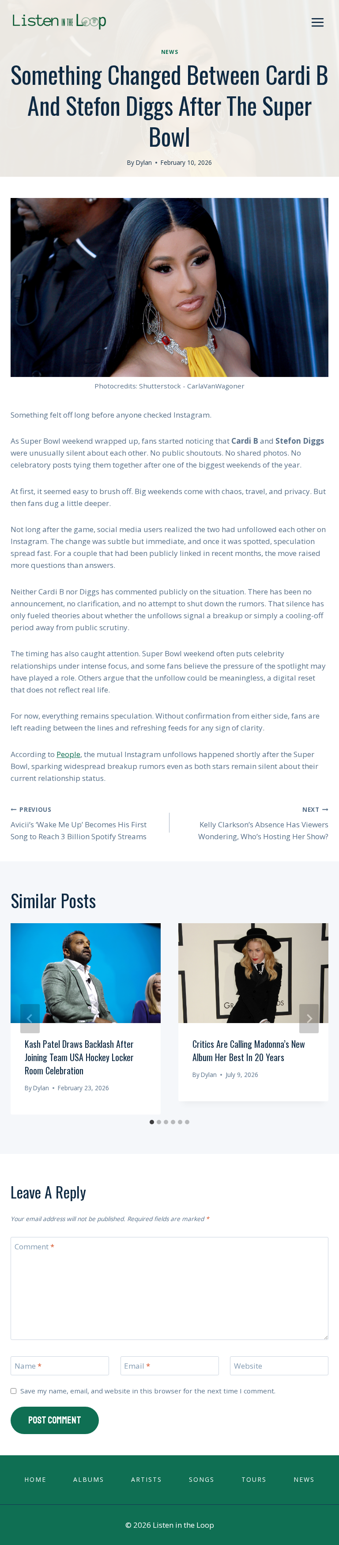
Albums (88, 1479)
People (68, 754)
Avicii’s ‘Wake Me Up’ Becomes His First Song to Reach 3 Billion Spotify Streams (79, 823)
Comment (34, 1247)
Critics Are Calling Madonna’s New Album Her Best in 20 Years (248, 1050)
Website (248, 1366)
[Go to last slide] (30, 1018)
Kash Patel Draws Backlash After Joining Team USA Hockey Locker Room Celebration (79, 1057)
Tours (254, 1479)
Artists (146, 1479)
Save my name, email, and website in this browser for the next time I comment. (147, 1391)
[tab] (152, 1122)
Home (35, 1479)
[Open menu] (317, 22)
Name (28, 1366)
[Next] (309, 1018)
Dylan (144, 162)
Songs (202, 1479)
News (169, 51)
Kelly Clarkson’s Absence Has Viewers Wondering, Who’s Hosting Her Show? (263, 823)
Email (137, 1366)
